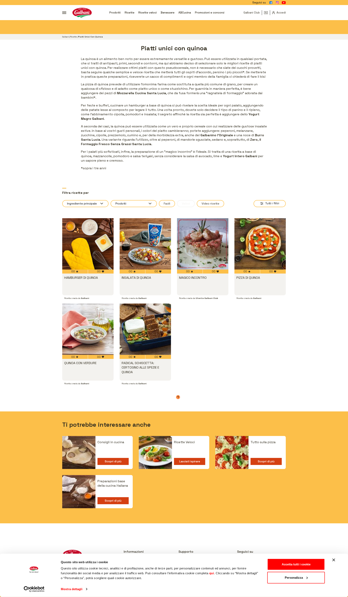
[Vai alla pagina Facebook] (271, 2)
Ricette (129, 12)
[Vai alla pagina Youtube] (284, 2)
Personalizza (294, 577)
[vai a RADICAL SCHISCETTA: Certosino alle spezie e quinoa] (145, 329)
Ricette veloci (147, 12)
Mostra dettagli (71, 589)
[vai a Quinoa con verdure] (88, 329)
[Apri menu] (64, 12)
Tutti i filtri (272, 203)
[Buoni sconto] (267, 12)
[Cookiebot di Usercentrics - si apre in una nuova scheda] (34, 589)
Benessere (167, 12)
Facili (167, 203)
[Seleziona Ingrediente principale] (85, 203)
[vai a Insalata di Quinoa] (145, 244)
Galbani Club (251, 12)
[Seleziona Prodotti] (134, 203)
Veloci (186, 203)
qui (211, 573)
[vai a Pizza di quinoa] (260, 244)
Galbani (65, 36)
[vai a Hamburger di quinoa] (88, 244)
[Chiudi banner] (333, 560)
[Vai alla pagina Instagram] (277, 2)
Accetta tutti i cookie (296, 564)
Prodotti (115, 12)
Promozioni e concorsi (209, 12)
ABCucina (184, 12)
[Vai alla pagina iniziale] (82, 12)
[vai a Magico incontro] (202, 244)
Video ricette (210, 203)
